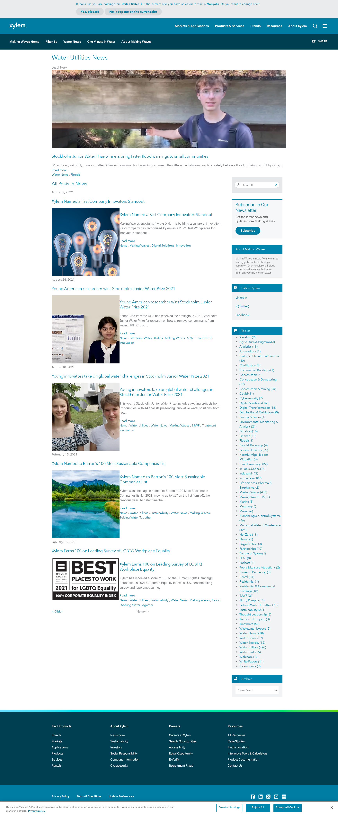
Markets (57, 741)
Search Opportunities (183, 741)
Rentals (57, 765)
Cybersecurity (119, 765)
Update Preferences (121, 796)
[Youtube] (276, 796)
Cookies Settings (229, 807)
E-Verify (174, 759)
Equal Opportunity (181, 753)
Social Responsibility (123, 753)
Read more (59, 170)
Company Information (124, 759)
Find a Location (238, 747)
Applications (60, 747)
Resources (274, 26)
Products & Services (229, 26)
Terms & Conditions (89, 796)
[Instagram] (284, 796)
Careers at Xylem (180, 735)
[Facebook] (252, 796)
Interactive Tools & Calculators (247, 753)
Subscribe (248, 230)
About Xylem (297, 26)
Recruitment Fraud (181, 765)
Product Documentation (243, 759)
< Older (57, 611)
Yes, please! (90, 12)
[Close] (331, 807)
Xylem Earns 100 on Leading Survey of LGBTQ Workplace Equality (111, 550)
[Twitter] (268, 796)
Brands (255, 26)
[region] (169, 808)
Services (57, 759)
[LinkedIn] (260, 796)
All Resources (236, 735)
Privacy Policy (60, 796)
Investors (116, 747)
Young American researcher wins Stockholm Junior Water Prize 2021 (113, 288)
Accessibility (177, 747)
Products (57, 753)
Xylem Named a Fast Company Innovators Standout (98, 201)
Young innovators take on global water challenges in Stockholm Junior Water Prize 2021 (130, 376)
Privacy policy (36, 810)
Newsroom (117, 735)
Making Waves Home (24, 41)
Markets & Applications (192, 26)
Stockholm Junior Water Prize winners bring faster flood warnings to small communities (130, 156)
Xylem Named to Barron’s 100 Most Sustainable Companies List (109, 463)
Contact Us (235, 765)
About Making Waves (136, 41)
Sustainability (119, 741)
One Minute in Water (101, 41)
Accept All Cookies (287, 807)
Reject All (258, 807)
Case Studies (236, 741)
